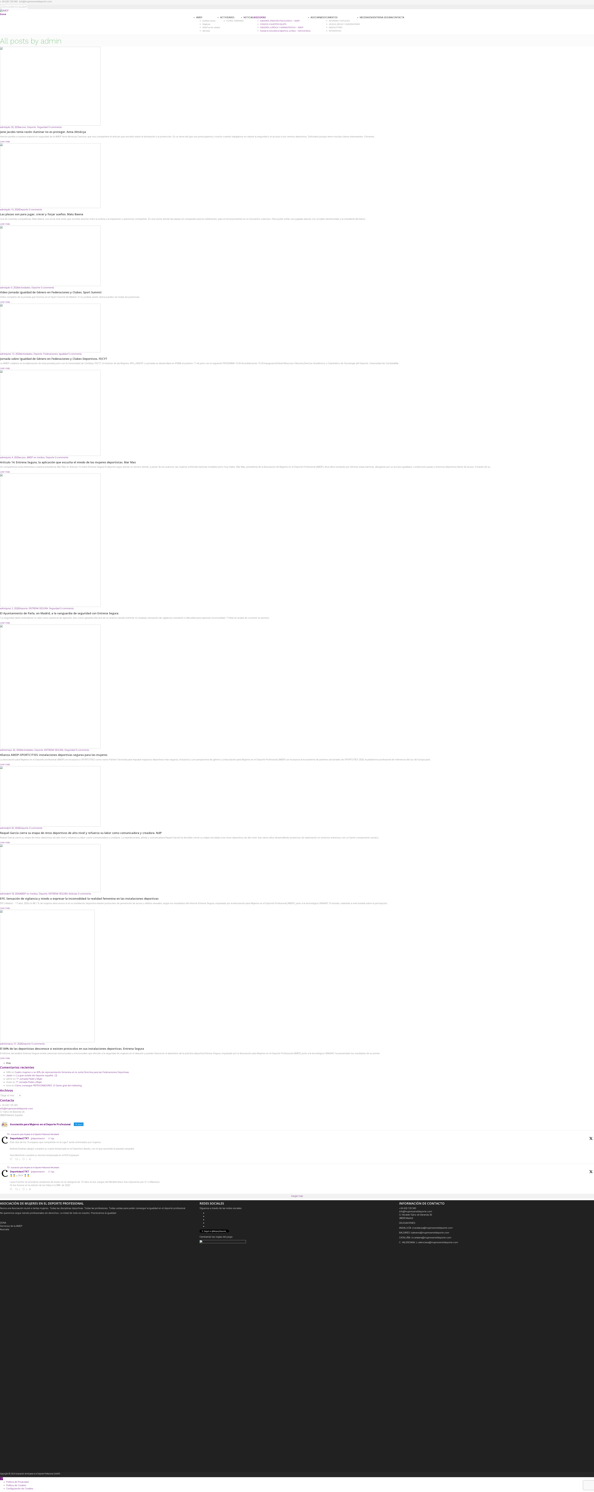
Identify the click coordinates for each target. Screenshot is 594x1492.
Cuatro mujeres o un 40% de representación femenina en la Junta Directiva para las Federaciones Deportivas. (72, 1072)
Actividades (24, 287)
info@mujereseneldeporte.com (35, 1)
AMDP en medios (36, 457)
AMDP (199, 17)
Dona (3, 14)
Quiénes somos (208, 21)
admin (3, 127)
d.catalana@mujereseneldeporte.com (431, 1237)
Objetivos (206, 24)
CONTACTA (398, 17)
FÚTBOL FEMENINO (235, 21)
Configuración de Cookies (19, 1488)
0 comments (55, 127)
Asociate (4, 1229)
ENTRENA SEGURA (382, 17)
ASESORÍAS (260, 17)
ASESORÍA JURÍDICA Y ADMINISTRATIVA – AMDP (281, 27)
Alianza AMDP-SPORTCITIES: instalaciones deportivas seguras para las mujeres (53, 755)
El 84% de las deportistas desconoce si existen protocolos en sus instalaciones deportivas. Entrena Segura (72, 1048)
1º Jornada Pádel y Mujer (29, 1079)
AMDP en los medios (211, 27)
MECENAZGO (366, 17)
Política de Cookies (16, 1485)
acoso (22, 127)
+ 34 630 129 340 (8, 1)
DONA (3, 1222)
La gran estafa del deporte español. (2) (36, 1075)
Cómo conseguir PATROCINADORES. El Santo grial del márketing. (48, 1085)
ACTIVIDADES (227, 17)
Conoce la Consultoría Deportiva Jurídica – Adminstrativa (285, 31)
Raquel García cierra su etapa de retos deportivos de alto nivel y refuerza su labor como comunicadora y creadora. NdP (81, 833)
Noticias (73, 893)
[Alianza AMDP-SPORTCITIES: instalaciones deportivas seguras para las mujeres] (50, 686)
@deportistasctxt (38, 1138)
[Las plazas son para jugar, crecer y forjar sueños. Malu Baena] (50, 175)
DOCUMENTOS (330, 17)
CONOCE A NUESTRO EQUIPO (273, 24)
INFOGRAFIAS (335, 31)
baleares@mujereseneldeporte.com (430, 1232)
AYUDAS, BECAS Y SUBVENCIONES (344, 24)
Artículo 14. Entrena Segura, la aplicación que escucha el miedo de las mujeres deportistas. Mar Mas (68, 462)
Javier (9, 1075)
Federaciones (50, 354)
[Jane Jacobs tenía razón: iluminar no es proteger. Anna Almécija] (50, 86)
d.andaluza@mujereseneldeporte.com (432, 1227)
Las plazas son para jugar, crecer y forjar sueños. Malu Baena (41, 214)
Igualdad (63, 354)
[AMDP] (4, 10)
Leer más (5, 141)
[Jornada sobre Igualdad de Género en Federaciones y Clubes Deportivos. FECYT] (50, 328)
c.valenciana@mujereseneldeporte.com (437, 1242)
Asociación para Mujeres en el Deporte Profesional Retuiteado (35, 1134)
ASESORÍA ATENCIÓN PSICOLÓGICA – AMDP (280, 21)
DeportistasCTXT (19, 1138)
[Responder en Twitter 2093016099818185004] (12, 1159)
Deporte (31, 127)
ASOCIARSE (316, 17)
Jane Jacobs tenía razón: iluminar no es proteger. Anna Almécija (43, 132)
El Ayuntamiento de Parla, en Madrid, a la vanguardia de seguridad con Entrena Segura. (59, 613)
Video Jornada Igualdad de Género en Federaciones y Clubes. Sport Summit (51, 292)
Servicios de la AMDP (11, 1226)
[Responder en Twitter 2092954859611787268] (12, 1189)
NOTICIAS (249, 17)
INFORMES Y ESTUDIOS (339, 21)
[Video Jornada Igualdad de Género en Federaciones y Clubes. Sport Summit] (50, 255)
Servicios (206, 31)
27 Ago (51, 1138)
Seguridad (42, 127)
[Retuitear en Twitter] (8, 1134)
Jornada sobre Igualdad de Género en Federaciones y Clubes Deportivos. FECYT (53, 359)
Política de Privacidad (17, 1482)
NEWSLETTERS (335, 27)
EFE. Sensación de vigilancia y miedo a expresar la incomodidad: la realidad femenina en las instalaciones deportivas (79, 898)
